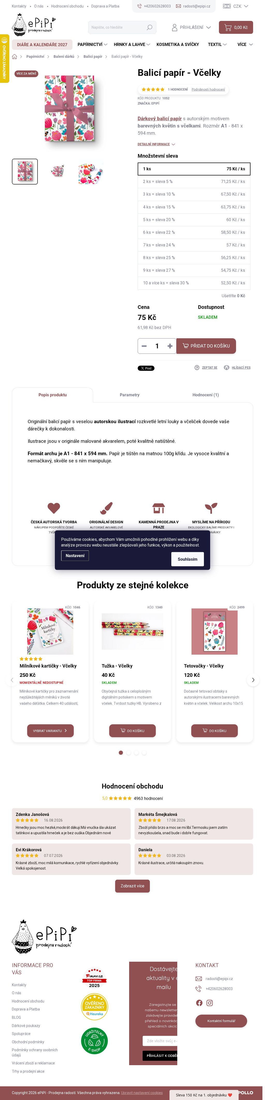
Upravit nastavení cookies (142, 1093)
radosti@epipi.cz (219, 979)
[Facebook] (199, 1002)
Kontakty (19, 6)
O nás (38, 6)
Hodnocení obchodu (67, 6)
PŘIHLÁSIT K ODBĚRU (164, 1055)
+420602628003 (219, 989)
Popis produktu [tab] (53, 394)
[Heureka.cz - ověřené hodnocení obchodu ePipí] (94, 1006)
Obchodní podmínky (28, 1042)
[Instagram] (210, 1002)
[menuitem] (42, 44)
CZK (237, 6)
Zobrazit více (132, 886)
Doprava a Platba (105, 6)
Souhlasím (187, 559)
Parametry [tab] (129, 394)
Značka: (148, 103)
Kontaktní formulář (221, 1021)
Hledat (149, 27)
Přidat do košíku (210, 346)
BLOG (16, 1017)
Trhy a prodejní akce (28, 1071)
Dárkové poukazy (26, 1026)
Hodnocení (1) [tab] (206, 394)
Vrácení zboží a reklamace (33, 1063)
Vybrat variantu (47, 731)
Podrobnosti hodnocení (208, 89)
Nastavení (75, 555)
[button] (121, 753)
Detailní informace (154, 144)
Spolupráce (21, 1034)
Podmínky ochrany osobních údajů (35, 1052)
